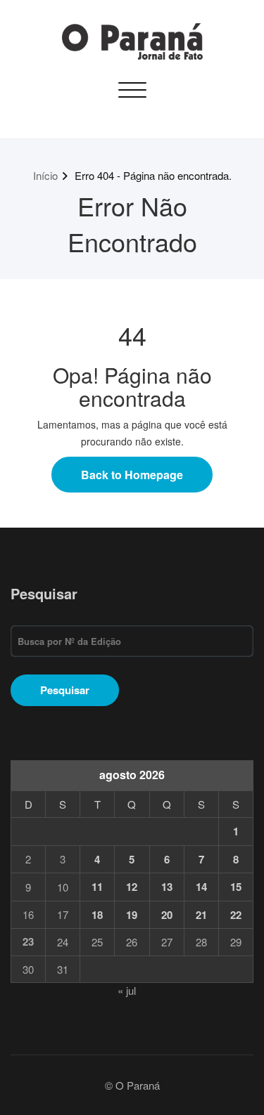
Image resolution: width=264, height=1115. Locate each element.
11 (97, 886)
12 (131, 886)
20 (166, 914)
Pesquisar (44, 594)
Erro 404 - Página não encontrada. (153, 175)
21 (201, 914)
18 (97, 914)
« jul (127, 990)
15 (235, 886)
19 (131, 914)
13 (166, 886)
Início (45, 175)
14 (201, 886)
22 (235, 914)
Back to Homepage (132, 475)
